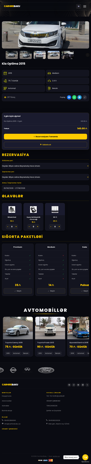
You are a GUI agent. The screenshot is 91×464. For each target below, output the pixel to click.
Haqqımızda (6, 396)
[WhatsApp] (74, 97)
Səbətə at (46, 144)
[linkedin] (83, 385)
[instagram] (74, 385)
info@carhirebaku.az (12, 424)
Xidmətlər (5, 406)
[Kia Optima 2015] (45, 35)
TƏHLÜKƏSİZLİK (51, 406)
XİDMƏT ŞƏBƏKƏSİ (53, 401)
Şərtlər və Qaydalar (53, 410)
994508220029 (54, 420)
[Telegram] (79, 97)
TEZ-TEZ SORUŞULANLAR (55, 396)
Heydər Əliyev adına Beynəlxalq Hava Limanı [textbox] (21, 166)
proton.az (56, 456)
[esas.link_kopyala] (85, 97)
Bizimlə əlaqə (7, 410)
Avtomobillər (7, 401)
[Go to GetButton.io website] (85, 461)
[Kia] (12, 55)
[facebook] (69, 385)
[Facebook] (69, 97)
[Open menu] (84, 6)
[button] (87, 54)
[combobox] (45, 166)
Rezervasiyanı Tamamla (46, 136)
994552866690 (10, 420)
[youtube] (78, 385)
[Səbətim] (78, 6)
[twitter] (87, 385)
